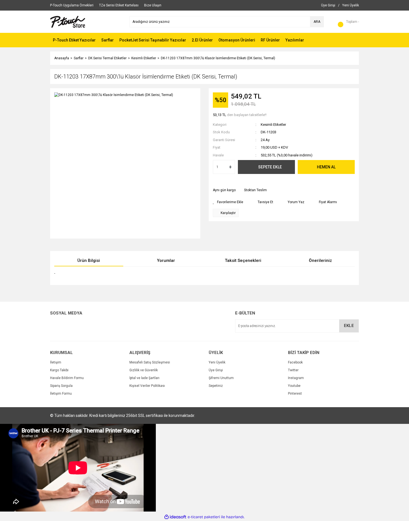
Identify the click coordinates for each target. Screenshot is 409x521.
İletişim (55, 362)
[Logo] (67, 21)
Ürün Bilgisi (88, 260)
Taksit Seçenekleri (243, 260)
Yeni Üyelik (217, 362)
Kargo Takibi (59, 370)
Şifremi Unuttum (221, 378)
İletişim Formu (61, 393)
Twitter (293, 370)
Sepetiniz (216, 386)
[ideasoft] (175, 517)
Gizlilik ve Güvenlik (143, 370)
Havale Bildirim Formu (67, 378)
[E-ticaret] (204, 517)
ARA (317, 22)
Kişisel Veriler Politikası (147, 386)
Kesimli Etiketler (273, 124)
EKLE (349, 325)
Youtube (294, 386)
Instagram (296, 378)
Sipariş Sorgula (61, 386)
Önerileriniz (320, 260)
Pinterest (295, 393)
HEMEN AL (326, 167)
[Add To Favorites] (228, 202)
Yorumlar (166, 260)
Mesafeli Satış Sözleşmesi (149, 362)
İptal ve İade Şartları (144, 378)
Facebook (295, 362)
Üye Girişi (216, 370)
